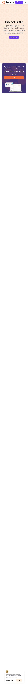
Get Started (18, 2)
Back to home (14, 37)
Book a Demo (14, 78)
